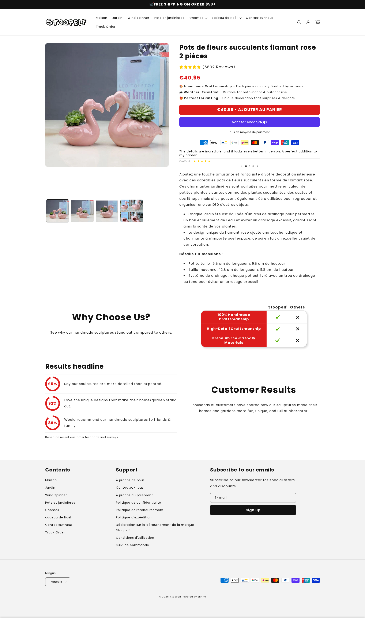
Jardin (50, 487)
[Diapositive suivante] (257, 166)
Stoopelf (175, 596)
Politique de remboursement (140, 510)
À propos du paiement (134, 495)
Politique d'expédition (134, 517)
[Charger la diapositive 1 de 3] (246, 166)
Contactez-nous (59, 525)
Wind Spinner (56, 495)
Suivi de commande (132, 545)
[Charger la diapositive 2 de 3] (249, 166)
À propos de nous (130, 480)
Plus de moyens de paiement (250, 132)
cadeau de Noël (58, 517)
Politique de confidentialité (138, 502)
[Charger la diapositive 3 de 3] (253, 166)
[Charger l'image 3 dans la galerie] (107, 211)
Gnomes (52, 510)
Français (56, 582)
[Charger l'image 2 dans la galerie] (82, 211)
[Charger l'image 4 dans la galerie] (131, 211)
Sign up (253, 510)
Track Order (55, 532)
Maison (51, 480)
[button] (198, 17)
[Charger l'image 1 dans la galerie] (57, 211)
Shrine (202, 596)
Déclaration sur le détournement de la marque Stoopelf (155, 527)
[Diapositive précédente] (242, 166)
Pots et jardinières (60, 502)
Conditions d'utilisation (135, 538)
